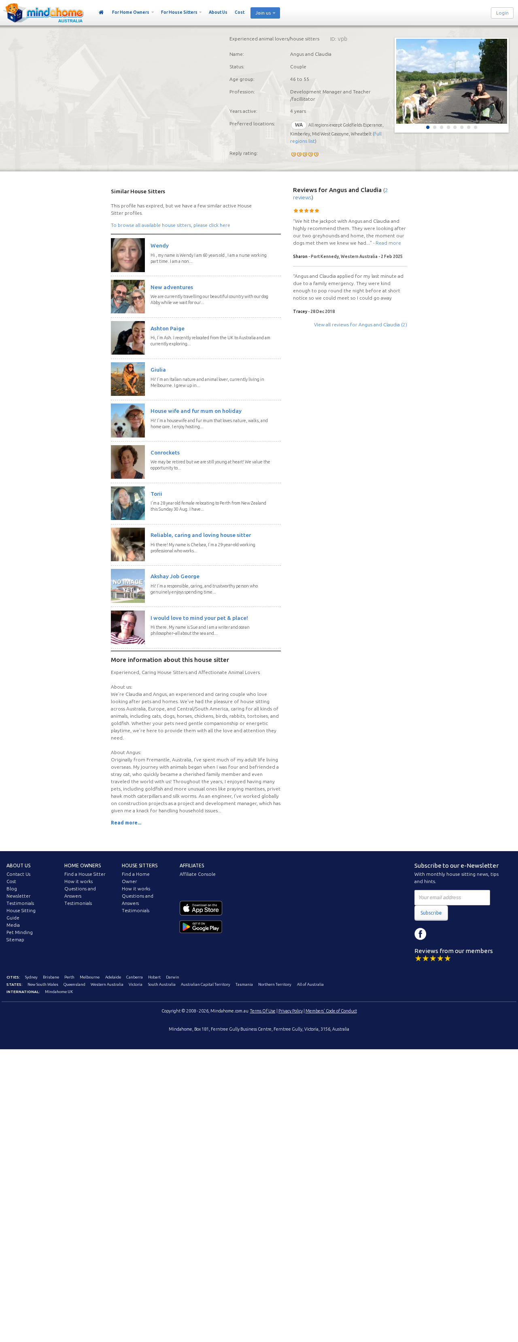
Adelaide (113, 977)
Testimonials (20, 903)
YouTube (457, 934)
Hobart (154, 977)
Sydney (31, 977)
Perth (69, 977)
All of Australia (310, 984)
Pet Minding (19, 932)
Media (13, 925)
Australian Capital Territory (205, 984)
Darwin (172, 977)
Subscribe (431, 912)
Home (101, 12)
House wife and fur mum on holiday (196, 411)
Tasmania (244, 984)
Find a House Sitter (84, 874)
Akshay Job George (175, 576)
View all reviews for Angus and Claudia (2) (360, 324)
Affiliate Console (198, 874)
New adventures (172, 287)
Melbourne (90, 977)
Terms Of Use (263, 1010)
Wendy (160, 245)
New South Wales (43, 984)
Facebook (420, 934)
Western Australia (107, 984)
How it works (78, 881)
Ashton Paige (168, 328)
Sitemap (15, 939)
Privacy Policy (290, 1010)
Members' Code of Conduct (331, 1010)
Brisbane (51, 977)
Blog (11, 888)
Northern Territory (274, 984)
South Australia (162, 984)
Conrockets (165, 452)
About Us (218, 12)
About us (18, 865)
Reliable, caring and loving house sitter (201, 535)
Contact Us (18, 874)
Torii (156, 493)
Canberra (134, 977)
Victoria (135, 984)
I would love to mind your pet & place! (199, 618)
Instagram (439, 934)
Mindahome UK (59, 991)
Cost (239, 12)
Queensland (74, 984)
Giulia (158, 369)
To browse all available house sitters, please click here (170, 225)
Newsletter (18, 896)
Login (502, 13)
